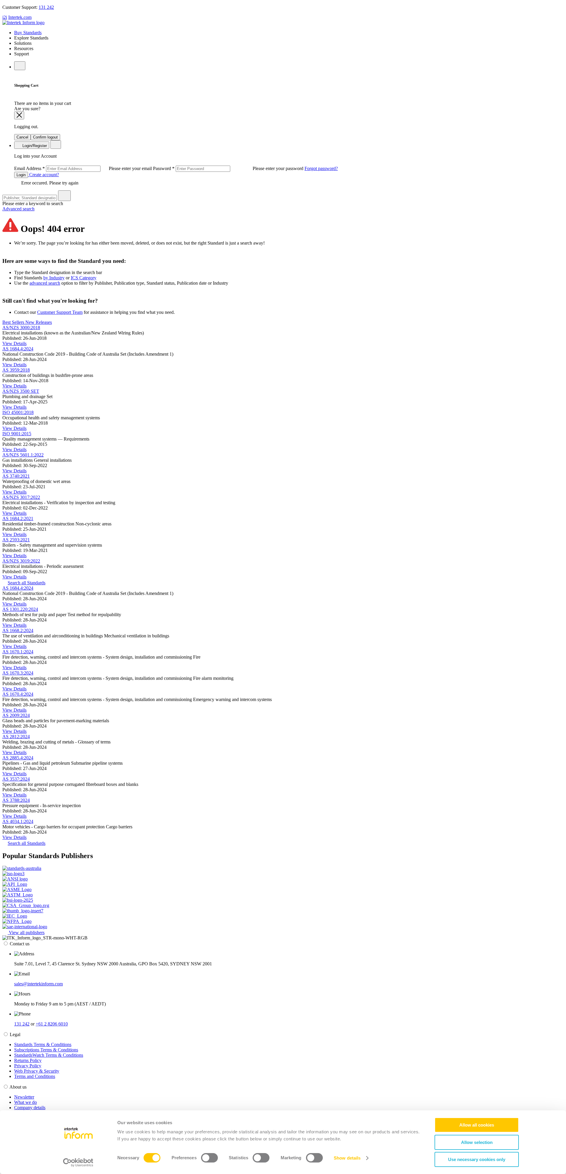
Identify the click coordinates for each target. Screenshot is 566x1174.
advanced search (44, 283)
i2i (4, 17)
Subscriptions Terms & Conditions (46, 1049)
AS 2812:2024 (16, 736)
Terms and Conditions (34, 1076)
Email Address (83, 168)
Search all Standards (26, 582)
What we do (25, 1102)
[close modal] (19, 115)
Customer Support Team (60, 312)
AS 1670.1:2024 (17, 651)
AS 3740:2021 (16, 476)
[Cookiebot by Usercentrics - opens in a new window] (78, 1162)
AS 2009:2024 (16, 715)
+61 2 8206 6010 (52, 1023)
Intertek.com (20, 17)
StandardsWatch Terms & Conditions (48, 1055)
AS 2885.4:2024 (17, 757)
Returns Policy (28, 1060)
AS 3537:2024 (16, 778)
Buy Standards (28, 32)
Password (229, 168)
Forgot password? (321, 168)
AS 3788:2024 (16, 800)
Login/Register (34, 146)
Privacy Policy (27, 1065)
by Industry (54, 277)
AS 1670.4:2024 (17, 694)
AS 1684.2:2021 (17, 518)
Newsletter (24, 1096)
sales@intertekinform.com (38, 983)
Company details (29, 1107)
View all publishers (26, 932)
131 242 (46, 7)
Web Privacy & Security (36, 1071)
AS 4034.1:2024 (17, 821)
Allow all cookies (476, 1124)
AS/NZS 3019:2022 (21, 560)
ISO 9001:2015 (16, 433)
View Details (14, 343)
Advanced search (18, 208)
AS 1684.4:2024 (17, 348)
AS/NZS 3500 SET (20, 391)
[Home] (23, 22)
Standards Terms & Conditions (42, 1044)
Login (21, 175)
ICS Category (83, 277)
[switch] (209, 1158)
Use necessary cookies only (476, 1159)
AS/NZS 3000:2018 (21, 327)
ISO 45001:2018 (18, 412)
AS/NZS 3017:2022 (21, 497)
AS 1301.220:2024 (20, 609)
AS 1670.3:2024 (17, 672)
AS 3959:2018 (16, 369)
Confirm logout (45, 137)
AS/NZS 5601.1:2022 (23, 454)
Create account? (43, 174)
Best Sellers (13, 322)
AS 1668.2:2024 (17, 630)
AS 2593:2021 (16, 539)
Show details (347, 1157)
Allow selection (477, 1142)
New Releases (38, 322)
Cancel (22, 137)
